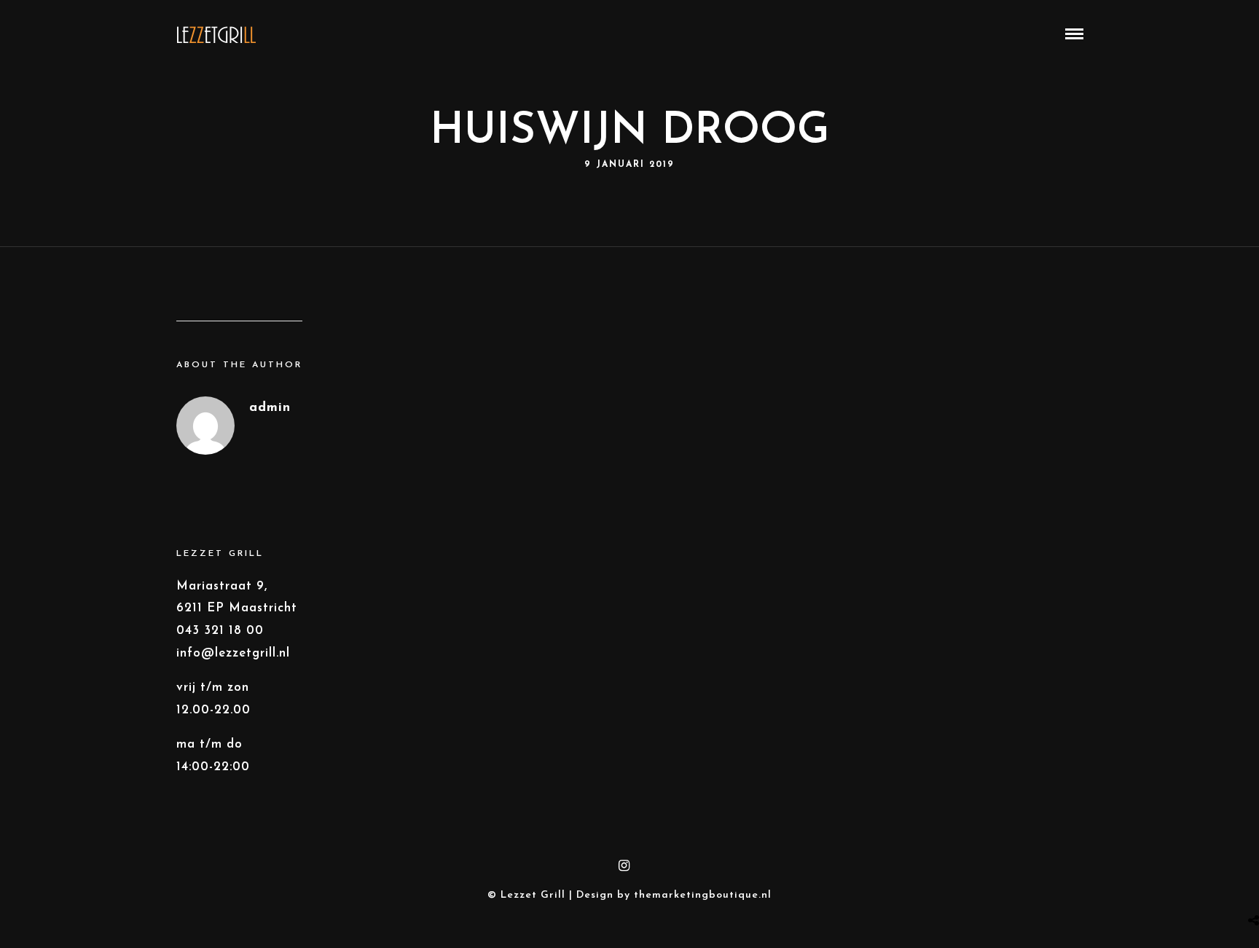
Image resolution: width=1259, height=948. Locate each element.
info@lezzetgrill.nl (233, 653)
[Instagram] (624, 865)
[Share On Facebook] (1251, 884)
